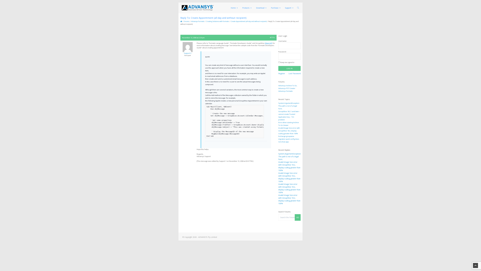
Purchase (274, 8)
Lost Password (294, 73)
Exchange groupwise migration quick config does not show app (288, 139)
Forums (186, 21)
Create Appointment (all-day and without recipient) (249, 21)
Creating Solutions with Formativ (217, 21)
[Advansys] (198, 8)
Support (288, 8)
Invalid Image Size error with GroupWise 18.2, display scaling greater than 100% (289, 131)
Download (260, 8)
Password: (282, 52)
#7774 (272, 38)
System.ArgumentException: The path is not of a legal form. (288, 106)
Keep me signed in (287, 62)
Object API (268, 43)
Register (281, 73)
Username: (282, 41)
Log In (289, 68)
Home (233, 8)
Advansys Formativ (197, 21)
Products (246, 8)
